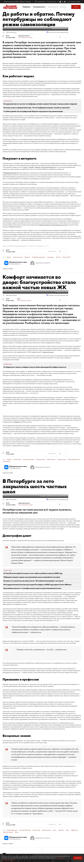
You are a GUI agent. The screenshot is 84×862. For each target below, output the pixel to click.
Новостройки (6, 461)
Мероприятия (53, 7)
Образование (74, 830)
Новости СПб (66, 257)
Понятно (78, 858)
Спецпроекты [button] (39, 7)
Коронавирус (50, 257)
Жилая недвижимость (74, 459)
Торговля (9, 257)
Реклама (63, 7)
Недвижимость (51, 459)
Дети (67, 830)
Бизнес (54, 830)
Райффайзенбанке (10, 173)
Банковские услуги (17, 257)
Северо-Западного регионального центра (53, 225)
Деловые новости (40, 459)
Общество (27, 257)
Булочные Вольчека (48, 167)
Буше (25, 167)
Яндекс (41, 81)
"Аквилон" (17, 422)
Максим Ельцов (47, 352)
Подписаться (41, 1)
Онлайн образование (12, 830)
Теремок (38, 167)
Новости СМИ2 (8, 268)
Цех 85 (31, 167)
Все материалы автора (25, 37)
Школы (17, 832)
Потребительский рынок (38, 257)
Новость (58, 257)
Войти (76, 7)
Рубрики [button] (27, 7)
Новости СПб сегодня (28, 459)
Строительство (61, 459)
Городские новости (8, 832)
